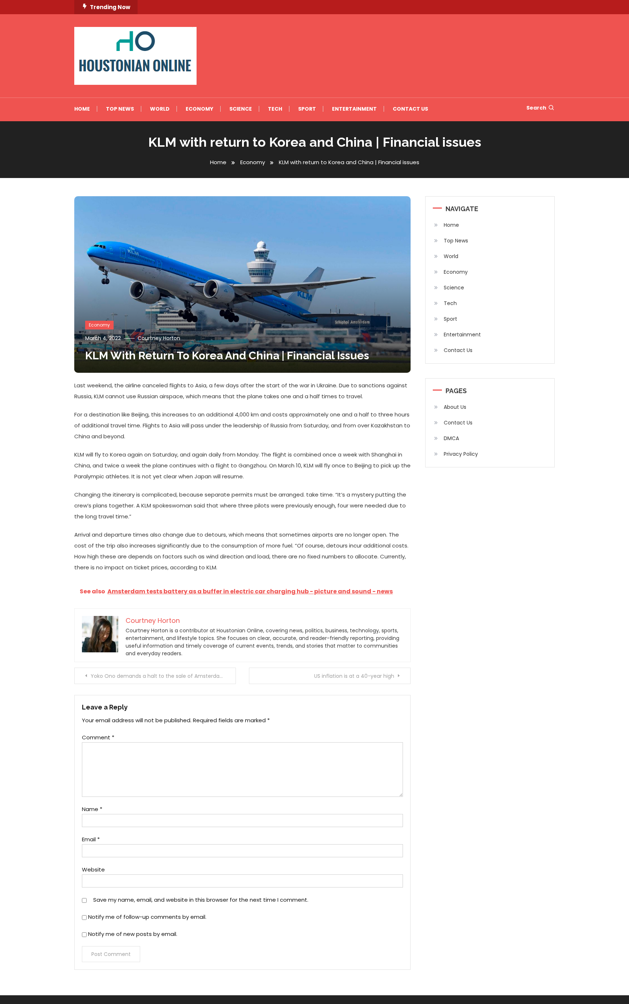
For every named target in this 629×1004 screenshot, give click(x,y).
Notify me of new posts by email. (132, 934)
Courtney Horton (159, 338)
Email (91, 839)
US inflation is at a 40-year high (354, 676)
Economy (199, 108)
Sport (307, 108)
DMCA (451, 438)
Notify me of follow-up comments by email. (147, 917)
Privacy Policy (461, 454)
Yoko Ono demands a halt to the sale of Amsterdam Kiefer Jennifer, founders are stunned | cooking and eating (163, 676)
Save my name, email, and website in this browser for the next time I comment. (200, 900)
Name (92, 809)
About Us (455, 407)
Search (536, 107)
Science (240, 108)
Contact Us (410, 108)
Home (82, 108)
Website (93, 869)
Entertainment (354, 108)
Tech (275, 108)
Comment (98, 737)
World (160, 108)
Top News (120, 108)
